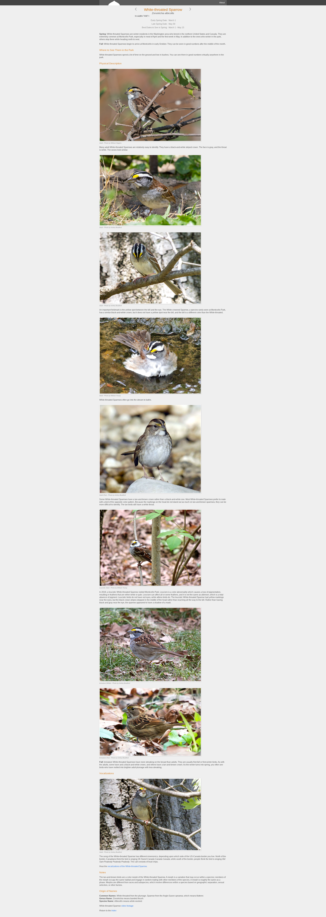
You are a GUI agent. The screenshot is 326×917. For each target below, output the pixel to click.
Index (113, 910)
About (222, 3)
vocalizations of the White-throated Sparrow (127, 866)
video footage (127, 906)
